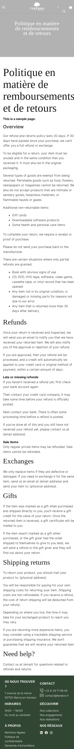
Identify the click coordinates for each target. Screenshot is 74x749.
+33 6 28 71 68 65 (56, 690)
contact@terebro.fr (56, 695)
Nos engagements (51, 715)
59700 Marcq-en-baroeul (20, 697)
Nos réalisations (49, 719)
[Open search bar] (64, 11)
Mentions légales (15, 732)
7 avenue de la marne (18, 693)
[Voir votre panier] (70, 7)
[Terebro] (37, 6)
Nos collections (49, 710)
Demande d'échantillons (19, 745)
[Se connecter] (58, 7)
